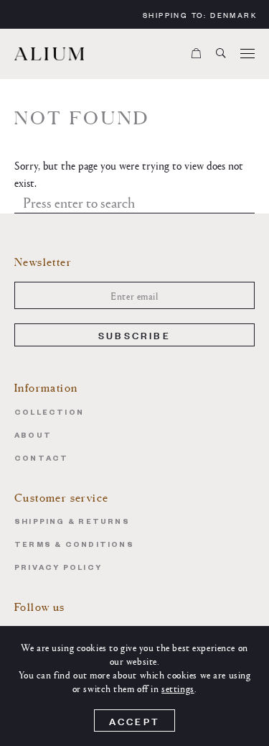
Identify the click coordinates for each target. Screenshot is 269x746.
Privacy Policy (58, 569)
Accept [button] (134, 720)
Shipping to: (200, 15)
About (33, 437)
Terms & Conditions (74, 546)
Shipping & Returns (72, 523)
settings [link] (177, 688)
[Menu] (247, 54)
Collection (49, 414)
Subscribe (134, 334)
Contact (41, 460)
